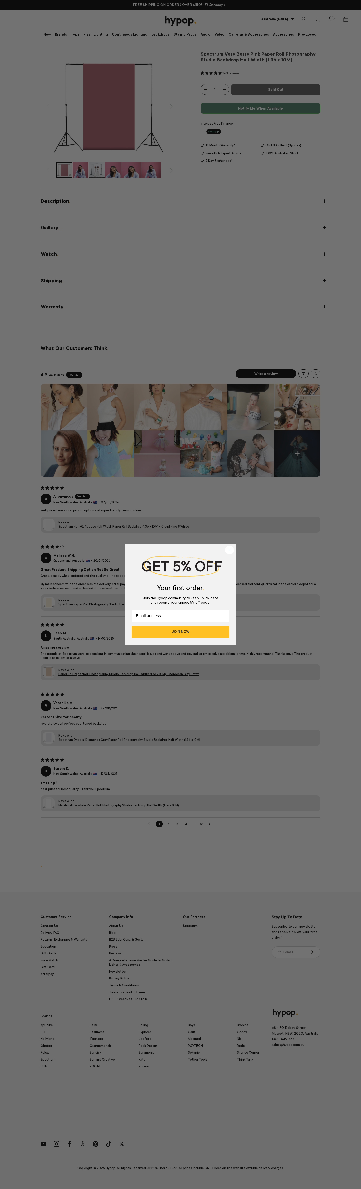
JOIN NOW (180, 632)
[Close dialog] (229, 550)
